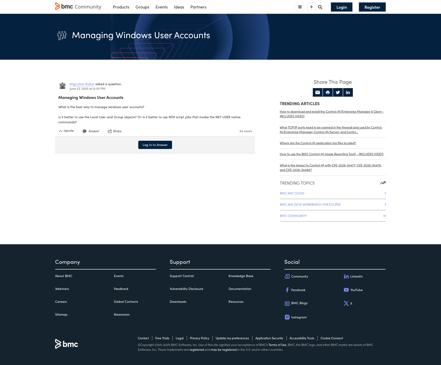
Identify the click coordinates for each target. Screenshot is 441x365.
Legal (180, 338)
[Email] (317, 92)
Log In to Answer (155, 144)
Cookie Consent (332, 338)
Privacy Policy (199, 338)
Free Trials (162, 338)
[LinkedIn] (348, 92)
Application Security (269, 338)
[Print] (328, 92)
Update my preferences (232, 338)
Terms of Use (277, 345)
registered (196, 349)
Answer (94, 131)
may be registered (224, 349)
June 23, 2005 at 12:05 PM (87, 88)
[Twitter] (338, 92)
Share (117, 131)
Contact (143, 338)
